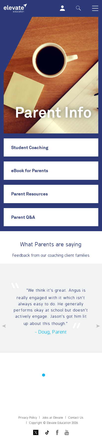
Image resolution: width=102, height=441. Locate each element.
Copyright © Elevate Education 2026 (53, 423)
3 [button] (58, 375)
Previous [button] (4, 326)
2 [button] (51, 375)
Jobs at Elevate (52, 417)
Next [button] (98, 326)
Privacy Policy (28, 417)
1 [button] (43, 375)
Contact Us (75, 417)
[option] (51, 308)
